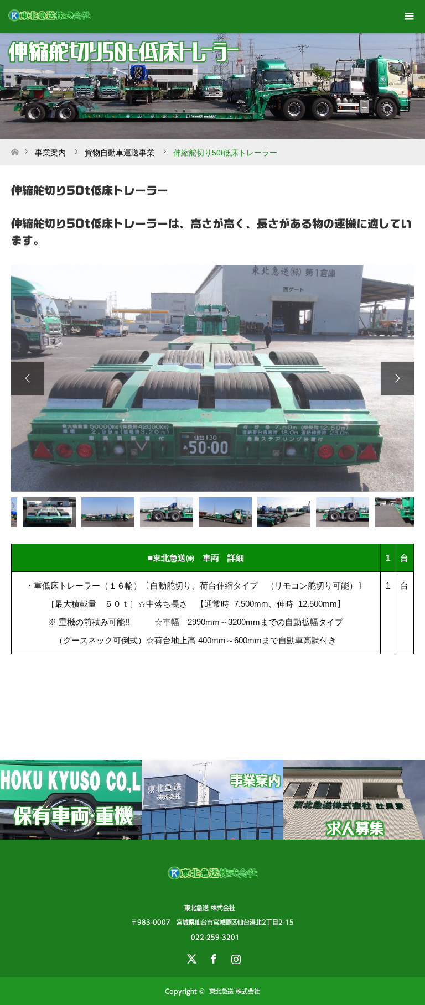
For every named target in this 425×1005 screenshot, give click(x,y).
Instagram (234, 957)
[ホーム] (14, 149)
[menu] (408, 16)
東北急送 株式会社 (234, 991)
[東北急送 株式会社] (213, 884)
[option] (212, 378)
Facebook (212, 957)
